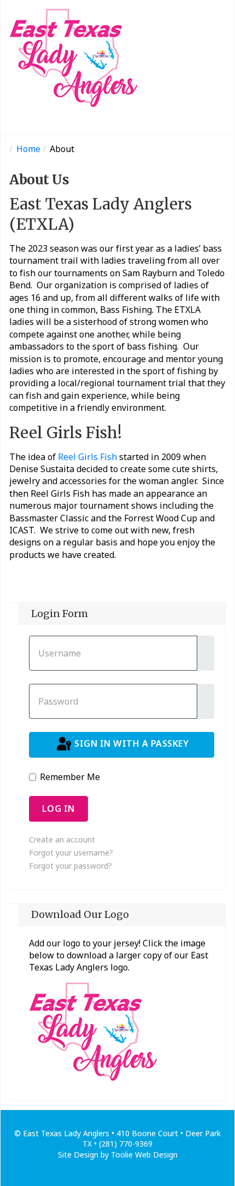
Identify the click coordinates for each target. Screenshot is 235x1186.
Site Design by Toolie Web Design (118, 1154)
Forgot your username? (71, 852)
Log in (58, 808)
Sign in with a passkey (130, 744)
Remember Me (70, 777)
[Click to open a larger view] (93, 1030)
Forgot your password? (70, 865)
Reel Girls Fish (87, 456)
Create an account (62, 839)
